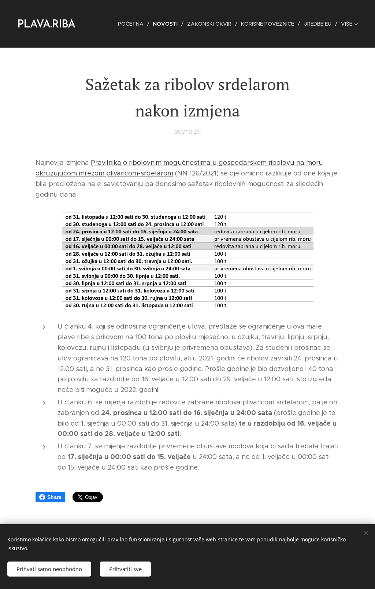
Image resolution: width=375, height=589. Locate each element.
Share (54, 497)
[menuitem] (132, 24)
